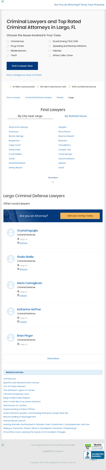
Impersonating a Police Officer (19, 409)
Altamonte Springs (18, 127)
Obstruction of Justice (14, 405)
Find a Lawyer (13, 97)
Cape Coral (14, 145)
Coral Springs (65, 154)
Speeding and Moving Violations (70, 46)
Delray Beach (15, 167)
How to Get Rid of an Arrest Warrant (22, 401)
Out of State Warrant (14, 386)
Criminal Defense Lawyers (38, 97)
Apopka (62, 127)
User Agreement (39, 444)
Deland (62, 163)
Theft (14, 55)
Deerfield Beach (17, 163)
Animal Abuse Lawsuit (14, 420)
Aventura (13, 131)
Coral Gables (15, 154)
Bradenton (14, 140)
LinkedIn (23, 295)
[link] (14, 447)
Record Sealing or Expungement (19, 416)
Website (23, 243)
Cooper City (65, 149)
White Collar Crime (63, 55)
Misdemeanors (18, 50)
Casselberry (65, 145)
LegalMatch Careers (53, 451)
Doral (61, 167)
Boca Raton (65, 131)
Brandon (63, 140)
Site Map (70, 444)
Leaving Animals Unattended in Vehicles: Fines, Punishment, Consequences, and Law (46, 424)
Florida (60, 97)
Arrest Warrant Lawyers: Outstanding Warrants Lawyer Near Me (35, 413)
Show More (53, 358)
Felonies (57, 50)
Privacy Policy (57, 444)
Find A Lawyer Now (22, 65)
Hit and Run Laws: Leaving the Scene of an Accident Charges (34, 431)
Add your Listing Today (80, 215)
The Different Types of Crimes (19, 390)
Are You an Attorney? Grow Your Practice (79, 4)
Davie (12, 158)
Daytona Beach (67, 158)
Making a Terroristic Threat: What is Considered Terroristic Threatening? (40, 428)
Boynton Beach (66, 136)
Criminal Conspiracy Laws (16, 393)
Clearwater (14, 149)
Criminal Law (17, 41)
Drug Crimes (17, 46)
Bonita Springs (16, 136)
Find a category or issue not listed (24, 74)
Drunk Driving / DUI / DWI (65, 41)
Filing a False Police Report (16, 397)
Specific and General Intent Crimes (21, 382)
